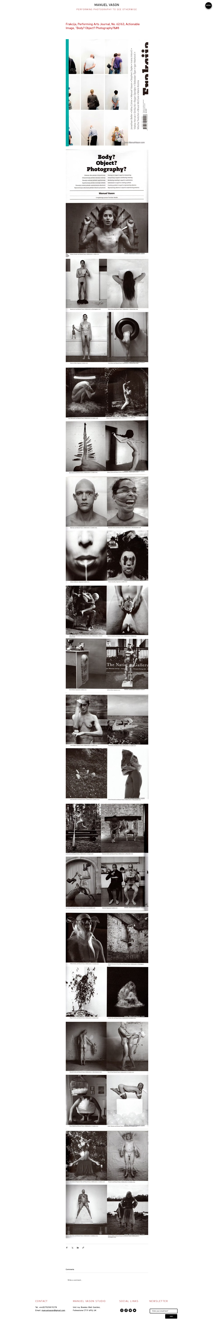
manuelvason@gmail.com (53, 1310)
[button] (208, 5)
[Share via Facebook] (67, 1248)
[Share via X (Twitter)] (72, 1248)
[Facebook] (126, 1310)
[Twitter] (134, 1310)
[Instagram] (121, 1310)
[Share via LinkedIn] (78, 1248)
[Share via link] (83, 1248)
